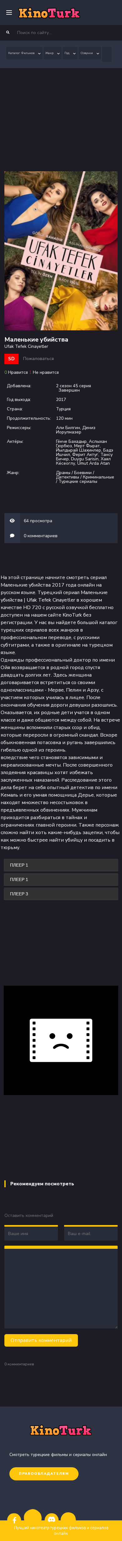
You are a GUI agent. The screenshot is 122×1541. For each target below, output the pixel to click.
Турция (63, 409)
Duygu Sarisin (85, 459)
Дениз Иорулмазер (75, 430)
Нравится (18, 372)
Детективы (67, 477)
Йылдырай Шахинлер (78, 450)
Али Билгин (68, 428)
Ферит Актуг (85, 455)
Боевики (83, 473)
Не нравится (46, 372)
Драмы (63, 473)
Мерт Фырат (87, 446)
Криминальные (98, 477)
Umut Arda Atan (93, 463)
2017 (61, 400)
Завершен (69, 390)
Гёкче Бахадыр (71, 441)
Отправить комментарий (41, 1340)
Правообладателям (44, 1473)
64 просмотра (38, 521)
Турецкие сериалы (77, 481)
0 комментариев (41, 536)
